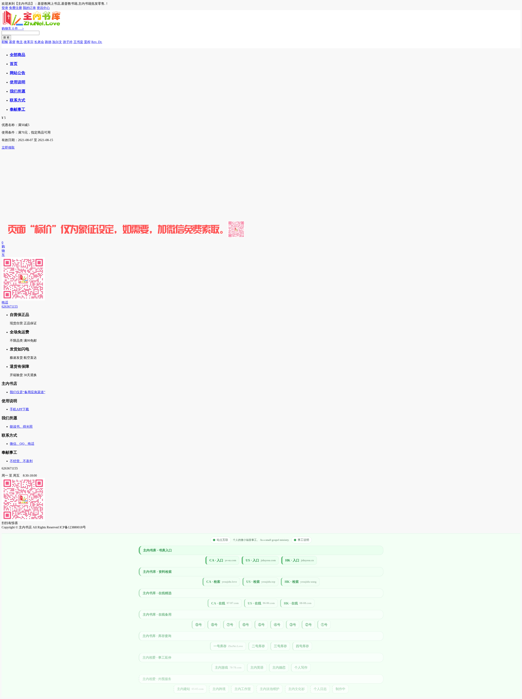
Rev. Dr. (96, 42)
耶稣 (5, 42)
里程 (87, 42)
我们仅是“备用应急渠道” (27, 392)
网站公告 (17, 73)
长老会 (39, 42)
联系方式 (17, 100)
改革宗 (28, 42)
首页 (14, 64)
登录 (5, 8)
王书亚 (78, 42)
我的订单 (29, 8)
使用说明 (17, 82)
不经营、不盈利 (21, 461)
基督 (12, 42)
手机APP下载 (19, 409)
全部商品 (17, 55)
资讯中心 (43, 8)
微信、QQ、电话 (22, 443)
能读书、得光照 (21, 426)
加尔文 (57, 42)
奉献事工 (17, 109)
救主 (19, 42)
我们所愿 (17, 91)
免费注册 (15, 8)
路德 (48, 42)
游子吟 (68, 42)
